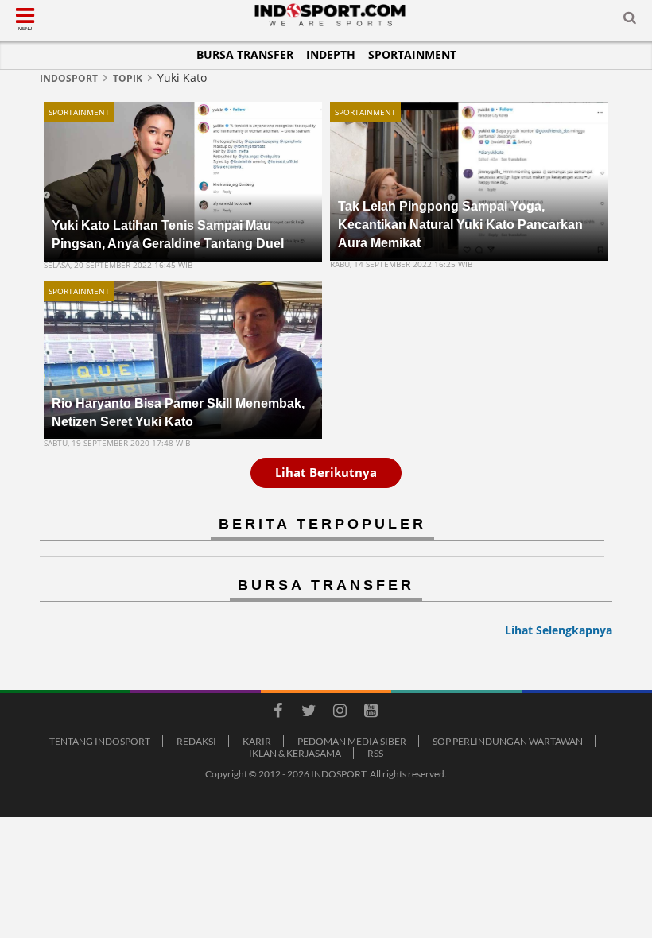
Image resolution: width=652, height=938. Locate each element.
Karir (257, 741)
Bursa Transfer (244, 54)
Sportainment (412, 54)
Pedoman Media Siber (351, 741)
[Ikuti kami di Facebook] (277, 713)
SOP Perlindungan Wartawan (508, 741)
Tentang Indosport (99, 741)
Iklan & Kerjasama (295, 753)
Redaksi (196, 741)
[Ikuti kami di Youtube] (370, 713)
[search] (629, 20)
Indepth (330, 54)
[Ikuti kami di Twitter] (308, 713)
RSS (375, 753)
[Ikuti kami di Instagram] (339, 713)
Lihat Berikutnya (326, 472)
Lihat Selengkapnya (558, 630)
